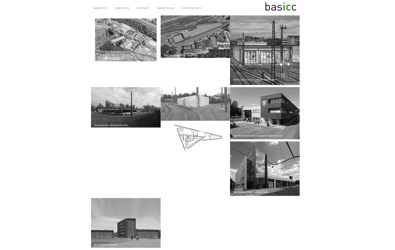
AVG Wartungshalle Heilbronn (181, 55)
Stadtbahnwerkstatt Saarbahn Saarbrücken (258, 135)
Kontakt (143, 8)
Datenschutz (192, 8)
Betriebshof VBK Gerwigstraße (250, 192)
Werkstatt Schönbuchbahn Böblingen (254, 79)
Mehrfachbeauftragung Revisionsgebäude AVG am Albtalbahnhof (193, 151)
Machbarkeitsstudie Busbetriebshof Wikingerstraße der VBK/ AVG (125, 63)
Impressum (166, 8)
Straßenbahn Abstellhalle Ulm (111, 125)
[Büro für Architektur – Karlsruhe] (280, 9)
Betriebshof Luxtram (105, 244)
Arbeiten (100, 8)
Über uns (122, 8)
